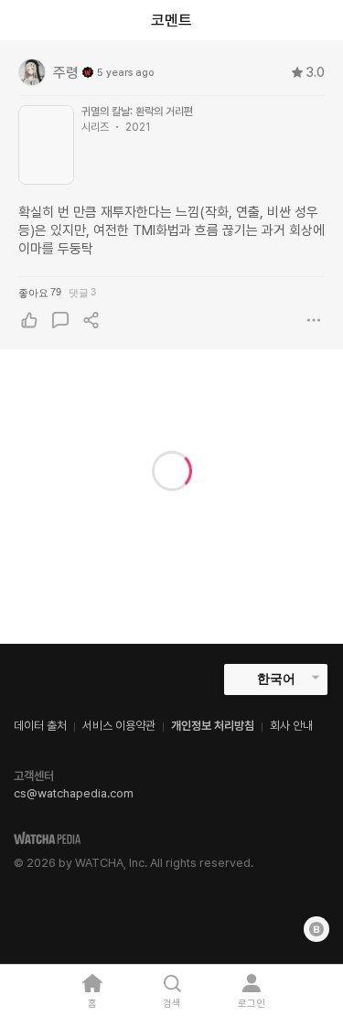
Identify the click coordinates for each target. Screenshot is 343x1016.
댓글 (82, 292)
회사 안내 (291, 726)
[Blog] (316, 929)
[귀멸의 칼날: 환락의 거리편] (46, 145)
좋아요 (39, 292)
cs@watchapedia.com (74, 793)
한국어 (276, 678)
